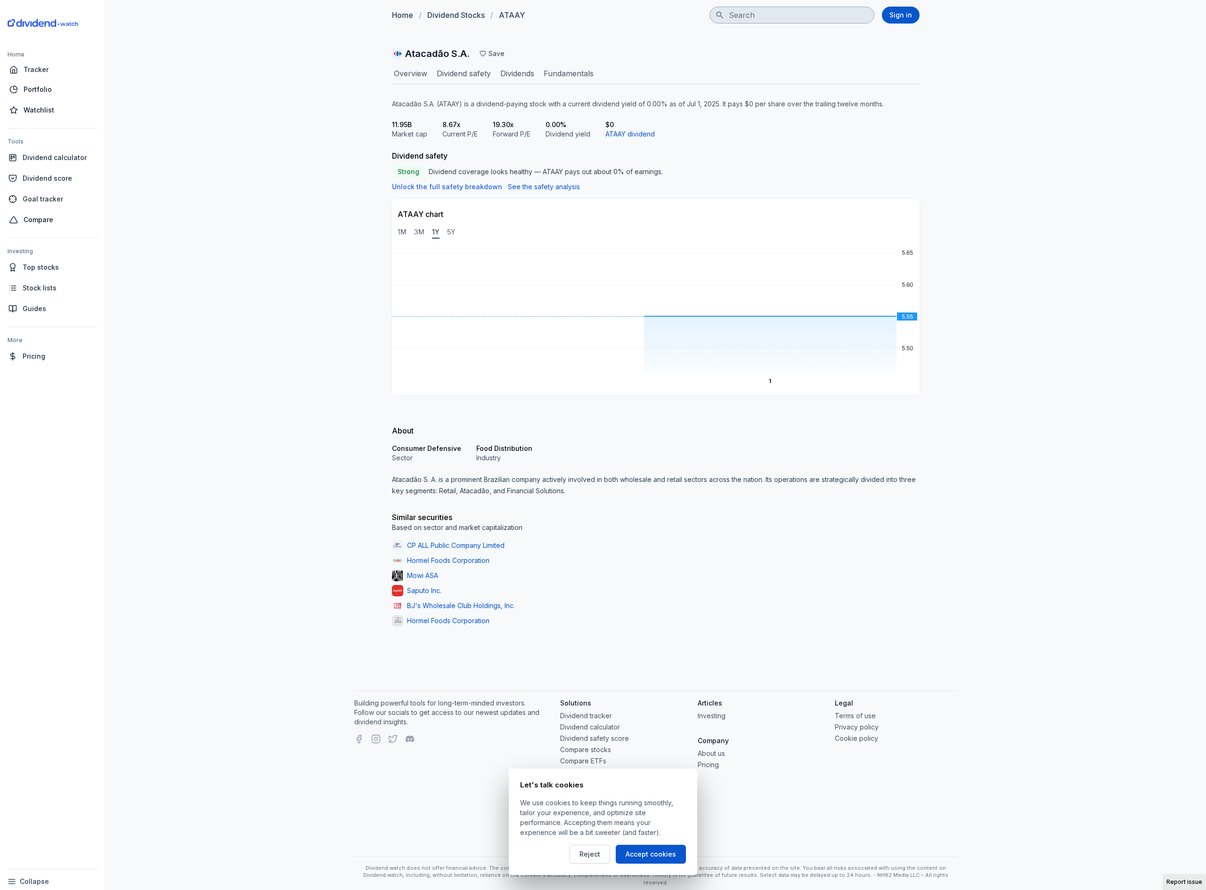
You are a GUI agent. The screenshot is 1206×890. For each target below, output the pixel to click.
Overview (410, 73)
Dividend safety (464, 73)
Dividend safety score (594, 738)
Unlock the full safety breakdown (447, 187)
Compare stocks (585, 750)
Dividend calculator (590, 727)
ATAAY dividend (630, 134)
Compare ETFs (583, 761)
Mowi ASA (422, 575)
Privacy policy (857, 727)
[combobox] (791, 15)
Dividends (517, 73)
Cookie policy (856, 738)
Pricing (708, 765)
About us (711, 753)
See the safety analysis (544, 187)
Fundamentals (569, 73)
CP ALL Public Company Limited (456, 545)
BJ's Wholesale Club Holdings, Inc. (461, 605)
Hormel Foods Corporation (448, 560)
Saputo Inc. (424, 590)
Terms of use (855, 716)
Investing (711, 716)
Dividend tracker (586, 716)
